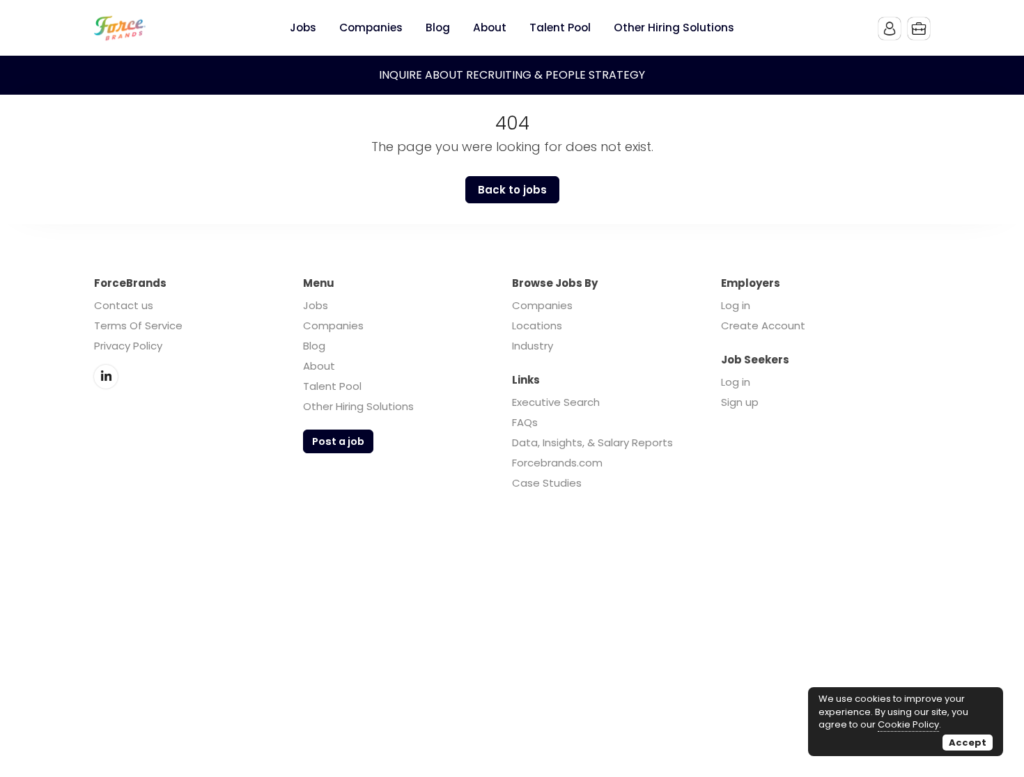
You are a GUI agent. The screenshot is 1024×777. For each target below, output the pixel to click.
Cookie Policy (908, 724)
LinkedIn (106, 376)
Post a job (338, 441)
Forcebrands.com (557, 462)
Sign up (740, 402)
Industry (532, 345)
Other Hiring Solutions (358, 406)
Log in (735, 305)
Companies (333, 325)
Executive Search (556, 402)
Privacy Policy (128, 345)
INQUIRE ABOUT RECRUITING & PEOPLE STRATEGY (512, 75)
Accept (967, 742)
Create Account (763, 325)
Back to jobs (512, 189)
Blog (314, 345)
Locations (537, 325)
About (319, 366)
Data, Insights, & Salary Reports (592, 442)
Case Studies (547, 483)
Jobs (315, 305)
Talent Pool (332, 386)
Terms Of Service (138, 325)
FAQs (525, 422)
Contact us (123, 305)
